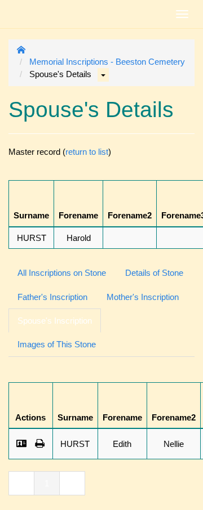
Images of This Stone (56, 344)
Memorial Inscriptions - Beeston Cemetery (107, 61)
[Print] (40, 443)
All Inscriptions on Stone (61, 273)
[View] (22, 443)
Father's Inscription (52, 297)
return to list (86, 151)
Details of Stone (154, 273)
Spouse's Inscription (54, 320)
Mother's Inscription (143, 297)
